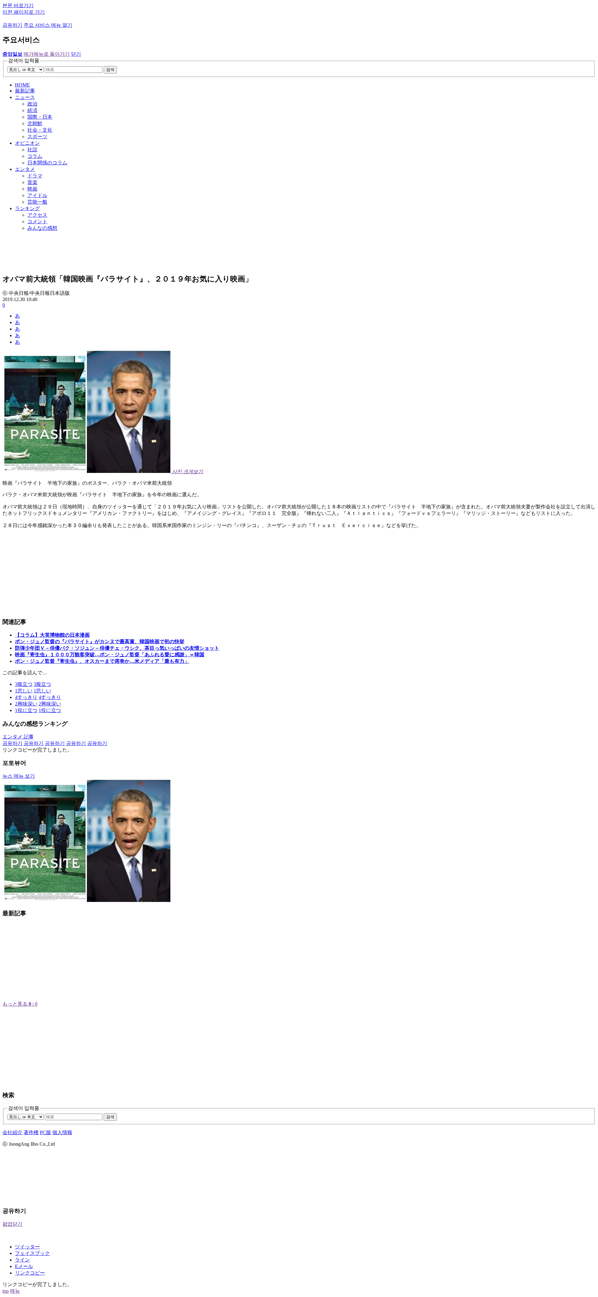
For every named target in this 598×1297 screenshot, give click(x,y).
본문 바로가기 (18, 5)
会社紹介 (12, 1132)
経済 (32, 110)
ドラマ (34, 175)
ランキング (27, 208)
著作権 (31, 1132)
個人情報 (62, 1132)
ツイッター (27, 1246)
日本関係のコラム (47, 162)
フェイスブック (32, 1253)
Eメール (24, 1266)
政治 (32, 103)
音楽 (32, 182)
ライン (22, 1259)
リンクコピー (30, 1273)
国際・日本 (39, 117)
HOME (22, 84)
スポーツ (37, 136)
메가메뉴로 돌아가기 (47, 54)
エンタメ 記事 (18, 736)
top (5, 1291)
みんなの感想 (42, 228)
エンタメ (25, 169)
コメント (37, 221)
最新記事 (25, 90)
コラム (34, 156)
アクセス (37, 215)
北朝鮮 (34, 123)
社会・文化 (39, 130)
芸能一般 (37, 202)
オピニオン (27, 143)
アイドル (37, 195)
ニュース (25, 97)
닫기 (76, 54)
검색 (110, 69)
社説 (32, 149)
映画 (32, 188)
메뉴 (15, 1291)
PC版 (45, 1132)
